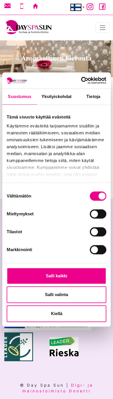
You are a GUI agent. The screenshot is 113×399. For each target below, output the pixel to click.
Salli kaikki (56, 275)
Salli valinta (56, 294)
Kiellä (56, 313)
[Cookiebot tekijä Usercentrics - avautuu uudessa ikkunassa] (81, 80)
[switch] (98, 214)
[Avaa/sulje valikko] (103, 27)
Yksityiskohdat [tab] (56, 96)
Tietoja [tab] (93, 96)
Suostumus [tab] (19, 96)
